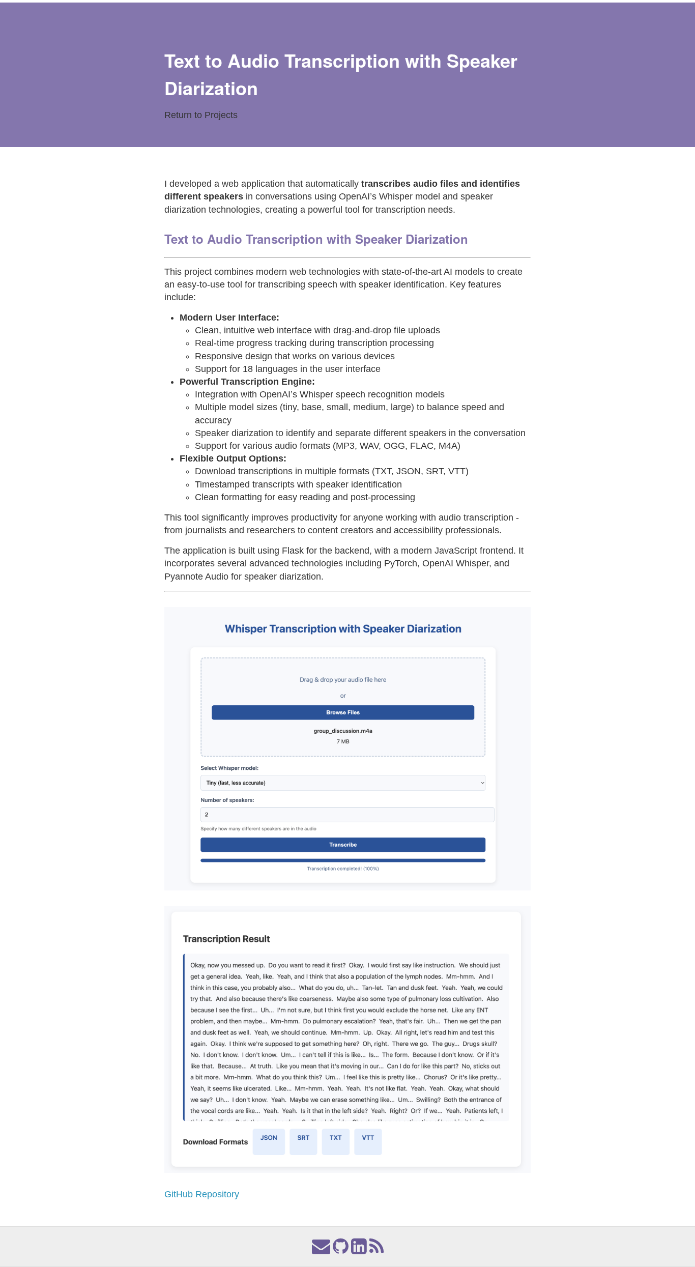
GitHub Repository (201, 1194)
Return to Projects (201, 115)
